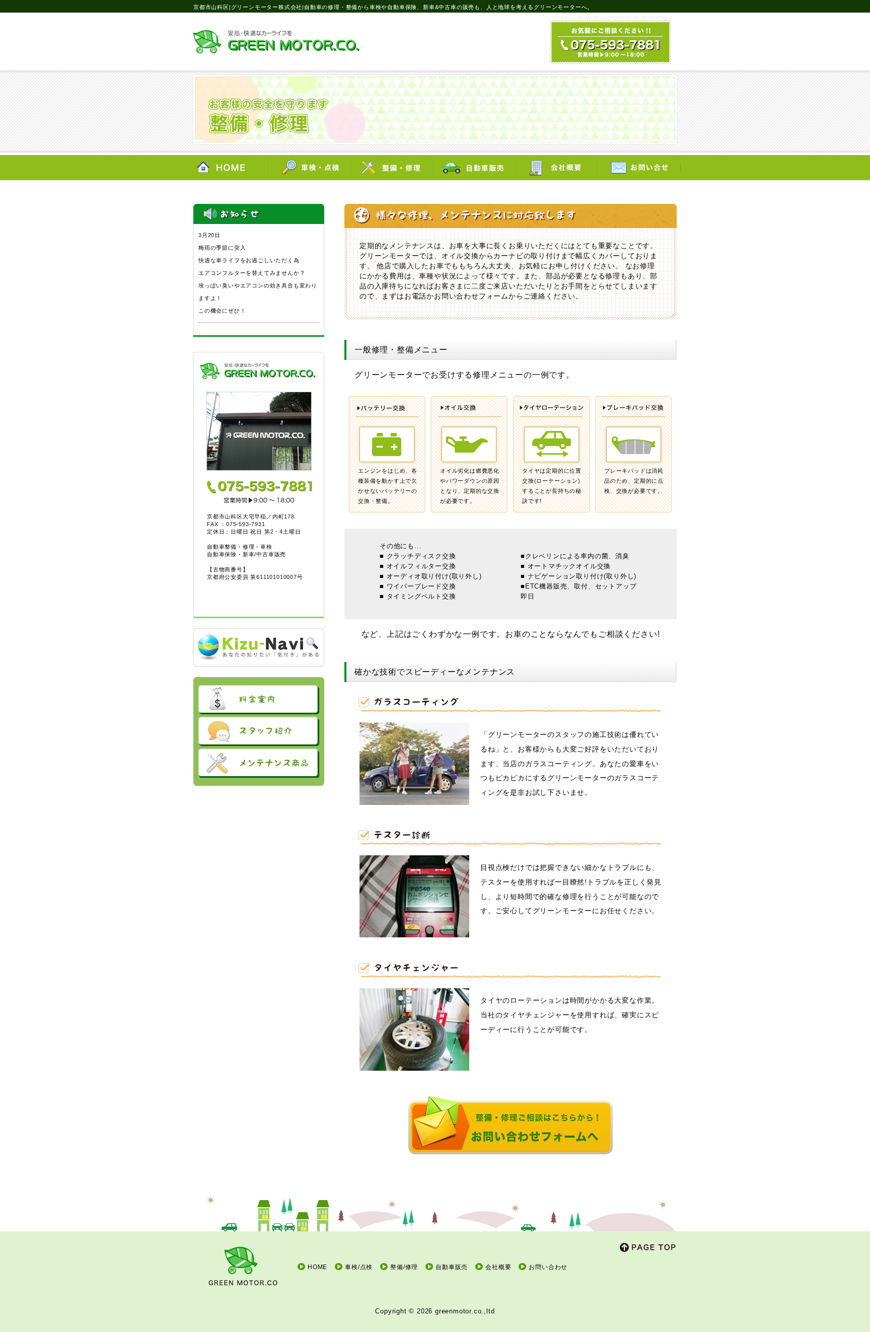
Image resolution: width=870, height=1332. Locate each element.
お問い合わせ (548, 1267)
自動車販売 (452, 1267)
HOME (317, 1267)
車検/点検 (359, 1267)
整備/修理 (404, 1267)
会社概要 (498, 1267)
